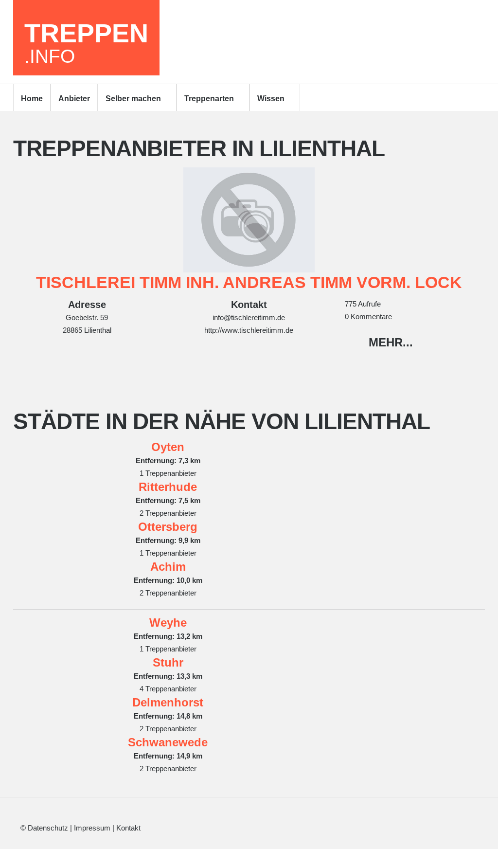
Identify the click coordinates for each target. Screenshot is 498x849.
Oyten (167, 446)
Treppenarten (209, 98)
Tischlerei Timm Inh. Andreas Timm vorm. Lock (249, 282)
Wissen (271, 98)
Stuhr (168, 662)
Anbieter (74, 98)
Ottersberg (167, 526)
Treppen (86, 42)
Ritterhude (168, 486)
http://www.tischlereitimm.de (248, 330)
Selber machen (133, 98)
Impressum (92, 828)
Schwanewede (168, 742)
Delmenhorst (167, 702)
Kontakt (128, 828)
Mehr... (391, 342)
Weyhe (168, 622)
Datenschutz (48, 828)
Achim (168, 566)
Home (32, 98)
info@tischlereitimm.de (249, 317)
